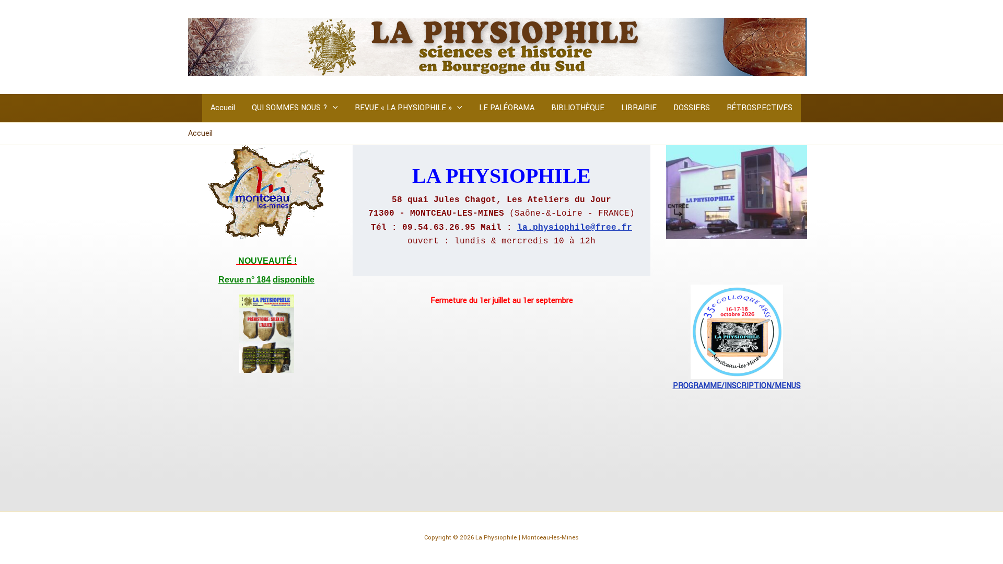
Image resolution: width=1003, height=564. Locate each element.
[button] (333, 108)
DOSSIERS (691, 107)
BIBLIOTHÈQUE (577, 107)
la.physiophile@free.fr (574, 227)
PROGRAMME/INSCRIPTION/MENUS (737, 385)
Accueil (223, 107)
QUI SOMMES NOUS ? (290, 107)
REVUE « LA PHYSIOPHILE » (403, 107)
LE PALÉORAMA (506, 107)
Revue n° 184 (244, 279)
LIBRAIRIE (639, 107)
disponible (293, 279)
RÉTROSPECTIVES (759, 107)
